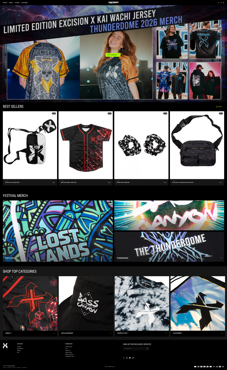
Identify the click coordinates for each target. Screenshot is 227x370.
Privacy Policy (68, 352)
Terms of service (14, 367)
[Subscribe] (147, 348)
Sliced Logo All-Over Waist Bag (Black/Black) (182, 182)
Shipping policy (19, 367)
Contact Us (68, 350)
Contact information (24, 367)
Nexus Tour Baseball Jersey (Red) (68, 182)
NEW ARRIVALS (20, 348)
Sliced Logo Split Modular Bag (12, 182)
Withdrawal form (69, 356)
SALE (18, 352)
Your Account (68, 346)
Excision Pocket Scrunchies (123, 182)
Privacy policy (9, 367)
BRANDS (19, 350)
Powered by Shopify (11, 365)
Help (66, 348)
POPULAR (19, 346)
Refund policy (5, 367)
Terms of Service (69, 354)
